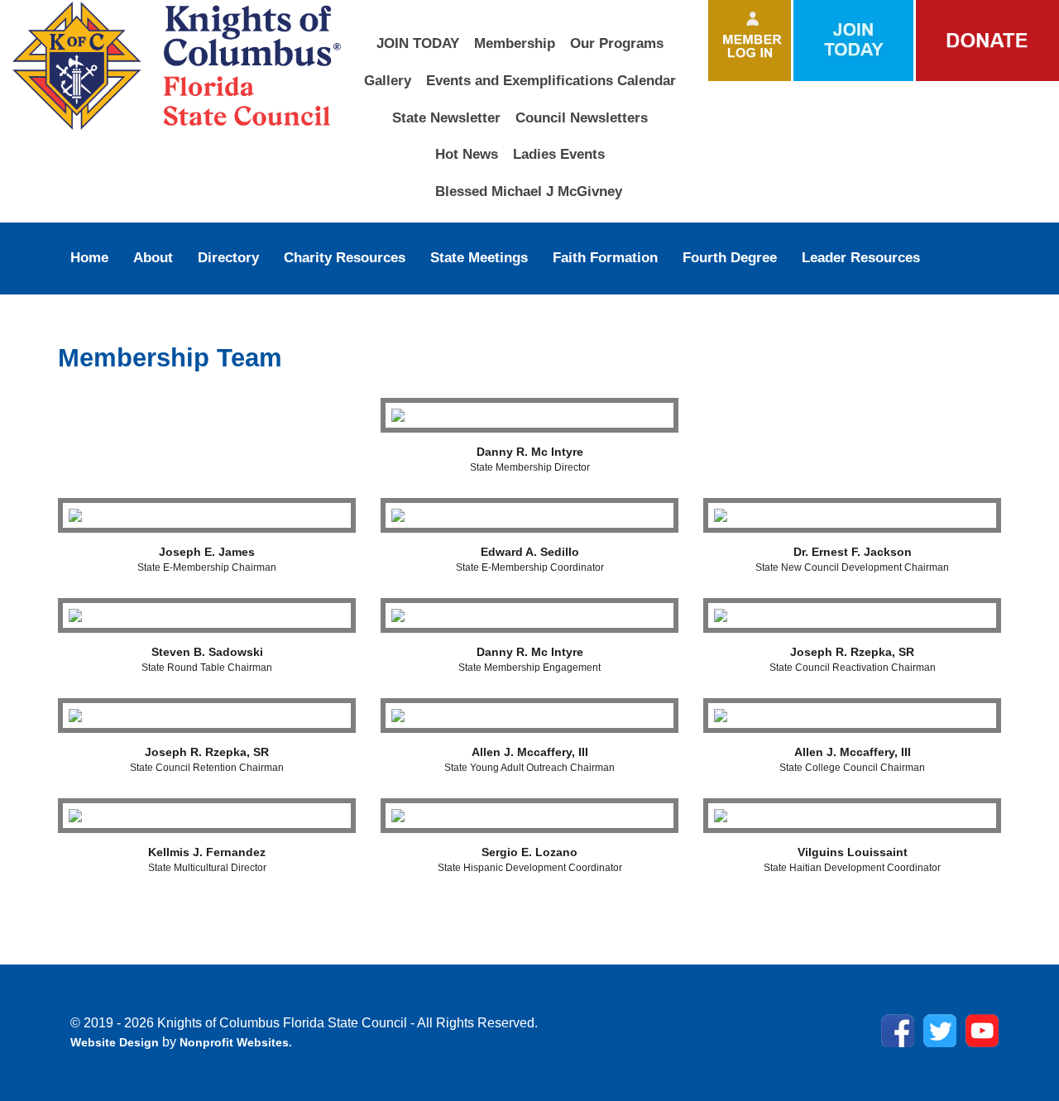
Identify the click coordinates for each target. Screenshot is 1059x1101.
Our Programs (617, 43)
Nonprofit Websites (234, 1042)
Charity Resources (344, 257)
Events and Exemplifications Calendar (551, 80)
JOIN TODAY (417, 43)
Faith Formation (605, 257)
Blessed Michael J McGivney (528, 191)
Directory (228, 257)
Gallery (387, 80)
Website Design (116, 1042)
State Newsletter (446, 117)
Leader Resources (861, 257)
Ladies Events (559, 154)
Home (89, 257)
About (153, 257)
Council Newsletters (581, 117)
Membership (514, 43)
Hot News (466, 154)
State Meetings (479, 257)
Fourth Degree (730, 257)
